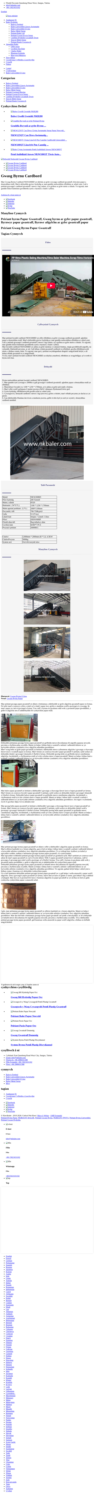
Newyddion (10, 58)
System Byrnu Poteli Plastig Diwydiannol (31, 1044)
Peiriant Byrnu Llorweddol (80, 1118)
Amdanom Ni (11, 20)
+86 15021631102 (13, 7)
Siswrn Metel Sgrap (18, 40)
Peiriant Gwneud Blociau (15, 92)
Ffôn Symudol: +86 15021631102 (19, 1062)
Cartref (8, 68)
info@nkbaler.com (13, 5)
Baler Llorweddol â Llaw (20, 29)
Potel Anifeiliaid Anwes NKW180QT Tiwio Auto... (36, 154)
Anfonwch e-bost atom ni (11, 195)
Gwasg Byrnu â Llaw (18, 696)
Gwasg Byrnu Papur (15, 698)
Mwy (8, 1083)
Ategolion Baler (12, 44)
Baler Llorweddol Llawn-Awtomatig (25, 27)
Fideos (8, 64)
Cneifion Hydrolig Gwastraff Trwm (24, 38)
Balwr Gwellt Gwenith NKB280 (27, 116)
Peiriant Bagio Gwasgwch (21, 42)
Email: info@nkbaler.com (16, 1058)
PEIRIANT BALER (26, 1118)
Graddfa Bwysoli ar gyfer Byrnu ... (28, 125)
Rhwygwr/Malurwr (18, 55)
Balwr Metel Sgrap (18, 31)
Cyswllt (9, 62)
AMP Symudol (56, 1116)
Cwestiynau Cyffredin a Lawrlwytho (20, 60)
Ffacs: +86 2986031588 (15, 1064)
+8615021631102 (13, 1176)
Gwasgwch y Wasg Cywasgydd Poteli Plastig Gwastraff (38, 1006)
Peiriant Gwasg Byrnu (44, 1118)
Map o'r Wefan (43, 1116)
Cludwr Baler (16, 51)
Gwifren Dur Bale (18, 49)
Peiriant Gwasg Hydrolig (10, 1120)
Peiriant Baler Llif (18, 33)
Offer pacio (15, 46)
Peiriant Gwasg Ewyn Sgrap (22, 35)
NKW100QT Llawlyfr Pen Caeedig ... (30, 144)
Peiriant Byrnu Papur (9, 1118)
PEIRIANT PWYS (61, 1118)
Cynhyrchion (11, 71)
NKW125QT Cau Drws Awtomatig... (29, 135)
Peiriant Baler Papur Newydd (26, 1016)
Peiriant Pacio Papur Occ (23, 1025)
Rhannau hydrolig (18, 53)
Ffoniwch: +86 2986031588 (17, 1060)
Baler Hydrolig (12, 22)
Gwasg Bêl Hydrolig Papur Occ (26, 997)
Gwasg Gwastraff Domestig (24, 1035)
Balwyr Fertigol (17, 24)
